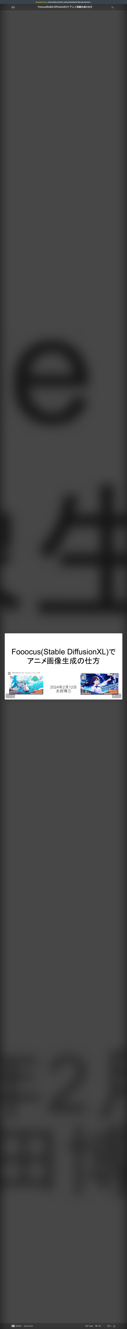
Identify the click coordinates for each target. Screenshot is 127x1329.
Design (90, 1326)
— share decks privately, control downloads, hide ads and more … (63, 2)
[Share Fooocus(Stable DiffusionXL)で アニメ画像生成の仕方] (104, 1326)
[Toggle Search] (112, 7)
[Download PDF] (114, 1326)
